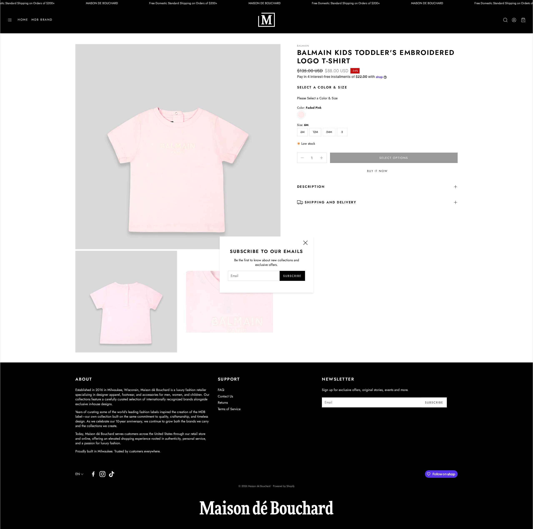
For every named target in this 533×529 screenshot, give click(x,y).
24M (329, 132)
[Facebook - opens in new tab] (93, 474)
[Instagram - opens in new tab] (102, 474)
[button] (10, 20)
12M (315, 132)
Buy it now (377, 171)
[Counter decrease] (302, 158)
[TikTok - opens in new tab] (112, 474)
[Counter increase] (321, 158)
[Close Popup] (305, 243)
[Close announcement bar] (529, 3)
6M (302, 132)
